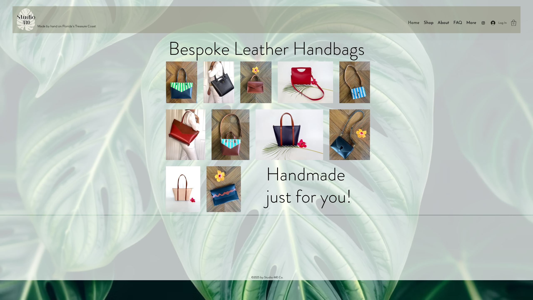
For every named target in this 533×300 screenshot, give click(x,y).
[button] (513, 23)
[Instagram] (483, 23)
